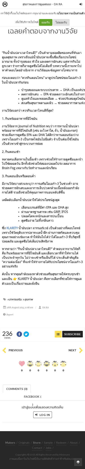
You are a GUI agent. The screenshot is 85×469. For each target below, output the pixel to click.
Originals (24, 442)
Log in (44, 414)
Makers (14, 4)
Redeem (61, 442)
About (74, 442)
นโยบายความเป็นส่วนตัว (71, 13)
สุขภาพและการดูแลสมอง (37, 4)
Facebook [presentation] (32, 398)
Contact (37, 447)
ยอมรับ (46, 22)
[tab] (17, 388)
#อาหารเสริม (15, 299)
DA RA (58, 4)
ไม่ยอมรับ (61, 22)
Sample (48, 442)
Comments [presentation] (16, 389)
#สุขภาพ (28, 299)
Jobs (48, 447)
